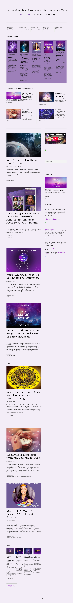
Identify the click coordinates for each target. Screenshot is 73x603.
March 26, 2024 (9, 235)
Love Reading (50, 248)
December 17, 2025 (58, 27)
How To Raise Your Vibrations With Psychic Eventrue (18, 559)
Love (8, 10)
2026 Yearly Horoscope (60, 28)
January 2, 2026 (46, 27)
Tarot (24, 10)
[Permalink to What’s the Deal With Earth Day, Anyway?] (23, 145)
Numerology (54, 10)
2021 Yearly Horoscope (50, 241)
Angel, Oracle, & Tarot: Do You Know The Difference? (22, 276)
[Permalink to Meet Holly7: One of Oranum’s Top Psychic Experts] (36, 47)
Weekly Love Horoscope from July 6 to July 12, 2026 (36, 29)
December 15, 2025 (11, 71)
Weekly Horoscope (27, 476)
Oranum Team (43, 104)
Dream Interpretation (37, 10)
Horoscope (12, 476)
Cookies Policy (11, 586)
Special (11, 416)
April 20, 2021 (9, 554)
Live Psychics (24, 14)
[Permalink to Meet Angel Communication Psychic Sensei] (28, 551)
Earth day (8, 180)
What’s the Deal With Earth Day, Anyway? (23, 161)
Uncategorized (38, 55)
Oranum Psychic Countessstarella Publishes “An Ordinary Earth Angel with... (10, 560)
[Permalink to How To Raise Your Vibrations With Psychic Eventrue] (19, 551)
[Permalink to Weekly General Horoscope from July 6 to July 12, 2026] (46, 97)
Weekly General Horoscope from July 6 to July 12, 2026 (24, 29)
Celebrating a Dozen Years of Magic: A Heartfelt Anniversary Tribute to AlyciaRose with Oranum (22, 218)
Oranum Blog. (40, 598)
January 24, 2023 (9, 415)
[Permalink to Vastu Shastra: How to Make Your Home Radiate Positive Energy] (23, 377)
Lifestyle (12, 180)
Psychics (33, 55)
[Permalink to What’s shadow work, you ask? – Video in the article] (37, 551)
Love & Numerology (11, 56)
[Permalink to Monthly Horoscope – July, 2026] (46, 114)
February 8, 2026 (22, 27)
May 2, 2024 (58, 72)
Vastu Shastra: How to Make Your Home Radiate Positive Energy (23, 395)
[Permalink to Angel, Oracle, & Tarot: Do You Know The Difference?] (23, 260)
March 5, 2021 (18, 554)
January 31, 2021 (27, 554)
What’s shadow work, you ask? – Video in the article (37, 559)
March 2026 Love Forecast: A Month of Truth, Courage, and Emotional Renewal (27, 95)
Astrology (16, 10)
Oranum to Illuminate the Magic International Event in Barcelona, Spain (60, 57)
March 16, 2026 (10, 27)
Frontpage (34, 54)
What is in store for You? (51, 229)
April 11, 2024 (9, 179)
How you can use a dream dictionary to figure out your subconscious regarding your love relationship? (24, 61)
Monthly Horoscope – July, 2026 (47, 29)
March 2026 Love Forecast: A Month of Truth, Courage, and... (11, 29)
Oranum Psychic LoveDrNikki (15, 166)
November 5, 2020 (37, 554)
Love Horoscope (17, 476)
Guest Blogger (10, 102)
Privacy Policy (11, 585)
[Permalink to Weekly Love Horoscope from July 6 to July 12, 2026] (13, 114)
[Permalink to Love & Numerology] (12, 47)
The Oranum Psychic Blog (43, 14)
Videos (64, 10)
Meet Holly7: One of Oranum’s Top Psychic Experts (36, 58)
